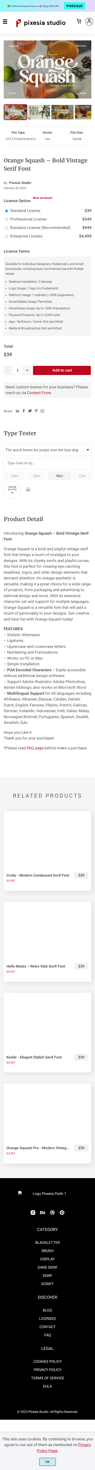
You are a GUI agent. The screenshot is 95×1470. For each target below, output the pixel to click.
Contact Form (39, 392)
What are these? (42, 198)
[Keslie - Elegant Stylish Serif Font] (47, 1022)
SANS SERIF (48, 1267)
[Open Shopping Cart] (79, 21)
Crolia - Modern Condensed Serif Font (37, 875)
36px (36, 476)
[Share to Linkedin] (17, 411)
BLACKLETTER (47, 1242)
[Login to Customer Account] (89, 21)
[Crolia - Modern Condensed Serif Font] (47, 840)
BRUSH (47, 1251)
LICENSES (47, 1318)
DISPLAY (47, 1259)
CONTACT (47, 1327)
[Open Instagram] (33, 1214)
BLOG (47, 1310)
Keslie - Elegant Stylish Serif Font (34, 1057)
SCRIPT (47, 1284)
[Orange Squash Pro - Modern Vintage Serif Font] (47, 1112)
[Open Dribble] (52, 1214)
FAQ (47, 1335)
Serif (11, 880)
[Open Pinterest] (62, 1214)
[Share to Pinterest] (36, 411)
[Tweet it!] (30, 411)
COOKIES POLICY (47, 1361)
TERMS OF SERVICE (47, 1378)
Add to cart (62, 370)
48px (59, 476)
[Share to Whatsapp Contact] (42, 411)
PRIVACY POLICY (48, 1370)
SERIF (47, 1275)
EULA (47, 1386)
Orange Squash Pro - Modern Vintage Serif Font (38, 1148)
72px (82, 476)
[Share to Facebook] (24, 411)
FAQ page (35, 748)
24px (14, 476)
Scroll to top (91, 1221)
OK (47, 1462)
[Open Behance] (42, 1214)
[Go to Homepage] (40, 29)
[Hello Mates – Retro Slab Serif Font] (47, 931)
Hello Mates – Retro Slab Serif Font (35, 966)
